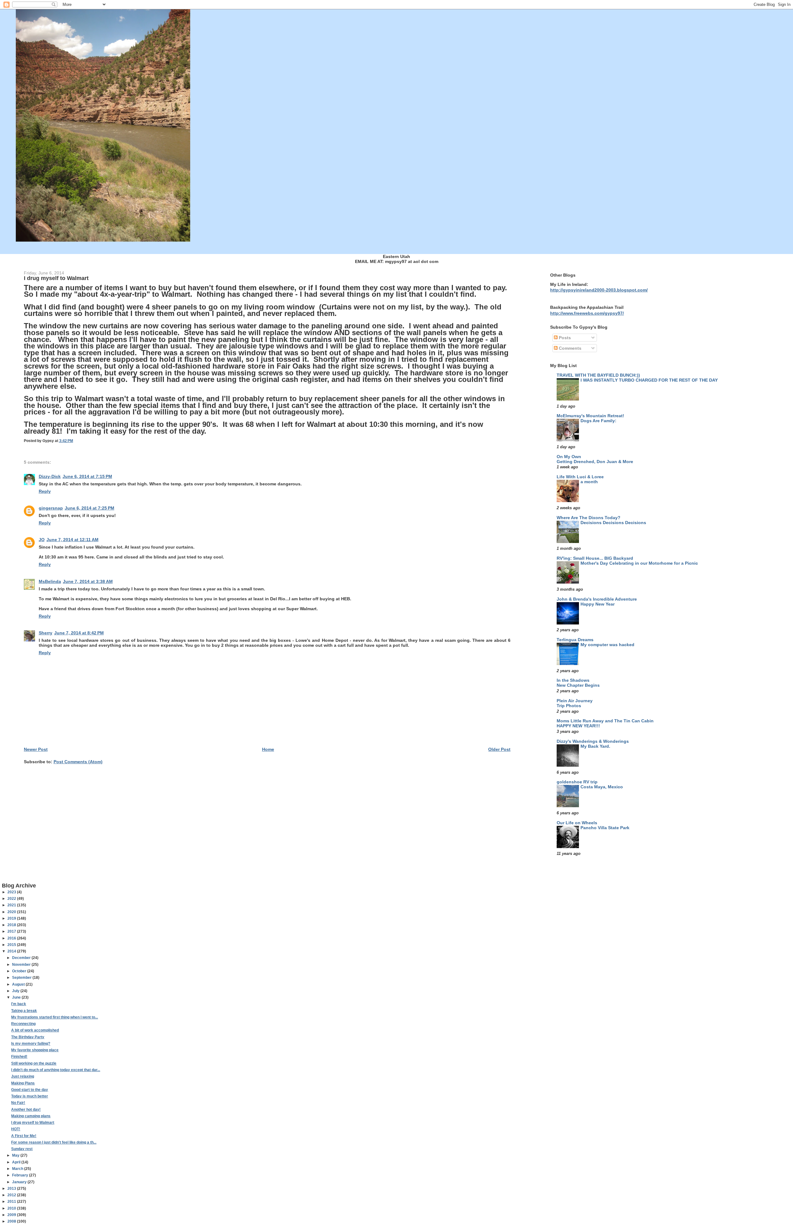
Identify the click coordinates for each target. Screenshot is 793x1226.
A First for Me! (23, 1136)
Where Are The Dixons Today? (588, 517)
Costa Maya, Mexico (602, 787)
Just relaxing (22, 1076)
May (16, 1155)
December (22, 958)
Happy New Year (598, 604)
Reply (45, 491)
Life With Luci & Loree (580, 476)
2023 (12, 892)
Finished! (19, 1056)
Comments (569, 348)
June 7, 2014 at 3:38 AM (88, 581)
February (20, 1175)
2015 (12, 945)
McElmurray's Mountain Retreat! (590, 415)
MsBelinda (50, 581)
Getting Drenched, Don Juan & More (595, 461)
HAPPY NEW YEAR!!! (578, 726)
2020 (12, 912)
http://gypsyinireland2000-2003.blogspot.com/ (599, 289)
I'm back (18, 1004)
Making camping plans (30, 1116)
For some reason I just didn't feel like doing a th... (53, 1142)
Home (268, 749)
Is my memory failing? (30, 1043)
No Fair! (18, 1103)
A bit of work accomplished (35, 1030)
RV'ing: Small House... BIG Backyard (595, 558)
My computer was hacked (607, 644)
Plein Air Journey (575, 700)
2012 (12, 1195)
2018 (12, 925)
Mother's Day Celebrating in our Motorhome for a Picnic (639, 563)
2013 (12, 1188)
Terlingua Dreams (575, 639)
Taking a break (24, 1011)
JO (42, 539)
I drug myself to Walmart (32, 1122)
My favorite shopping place (35, 1050)
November (22, 964)
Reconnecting (23, 1024)
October (19, 971)
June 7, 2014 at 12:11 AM (72, 539)
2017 (12, 931)
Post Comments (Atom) (78, 761)
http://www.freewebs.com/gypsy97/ (587, 313)
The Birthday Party (27, 1037)
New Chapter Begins (578, 685)
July (16, 991)
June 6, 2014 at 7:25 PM (89, 508)
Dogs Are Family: (598, 420)
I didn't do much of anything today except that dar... (55, 1070)
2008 (12, 1221)
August (19, 984)
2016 (12, 938)
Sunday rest (22, 1149)
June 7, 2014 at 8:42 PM (79, 632)
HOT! (15, 1129)
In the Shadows (573, 680)
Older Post (499, 749)
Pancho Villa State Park (605, 827)
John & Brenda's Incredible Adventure (597, 599)
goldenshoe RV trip (577, 781)
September (22, 977)
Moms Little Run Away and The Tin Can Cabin (605, 720)
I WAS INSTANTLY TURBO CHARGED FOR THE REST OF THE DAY (649, 380)
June (17, 997)
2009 (12, 1215)
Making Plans (23, 1083)
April (16, 1162)
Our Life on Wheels (577, 822)
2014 (12, 951)
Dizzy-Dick (50, 476)
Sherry (45, 632)
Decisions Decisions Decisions (613, 522)
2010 (12, 1208)
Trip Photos (569, 705)
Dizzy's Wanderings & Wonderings (593, 741)
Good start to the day (29, 1090)
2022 (12, 898)
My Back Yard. (595, 746)
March (18, 1169)
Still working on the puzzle (33, 1063)
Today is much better (29, 1096)
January (20, 1182)
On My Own (569, 456)
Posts (564, 337)
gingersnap (51, 508)
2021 (12, 905)
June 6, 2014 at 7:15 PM (87, 476)
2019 (12, 918)
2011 (12, 1201)
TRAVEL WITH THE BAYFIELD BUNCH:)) (598, 375)
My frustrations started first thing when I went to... (54, 1017)
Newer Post (36, 749)
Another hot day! (26, 1109)
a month (589, 481)
